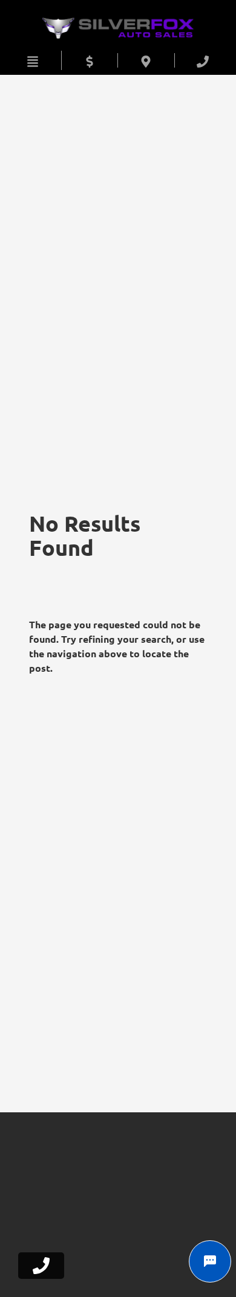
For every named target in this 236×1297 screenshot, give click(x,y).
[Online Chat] (210, 1261)
